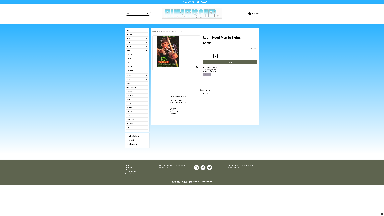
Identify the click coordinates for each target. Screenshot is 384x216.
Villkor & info (130, 140)
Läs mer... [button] (254, 48)
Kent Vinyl (129, 123)
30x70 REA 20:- (131, 111)
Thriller (128, 47)
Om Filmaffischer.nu (133, 136)
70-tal (129, 59)
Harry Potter (130, 91)
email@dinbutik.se (131, 171)
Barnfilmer (129, 95)
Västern (128, 115)
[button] (253, 13)
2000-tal (130, 70)
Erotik (128, 83)
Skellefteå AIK (130, 119)
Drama (128, 43)
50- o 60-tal (131, 55)
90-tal (130, 66)
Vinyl (127, 127)
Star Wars (129, 103)
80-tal (129, 62)
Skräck (128, 79)
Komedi (129, 51)
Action (128, 39)
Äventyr (129, 75)
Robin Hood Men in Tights (174, 31)
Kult (127, 31)
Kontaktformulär (131, 144)
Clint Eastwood (131, 87)
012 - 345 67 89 (130, 173)
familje (128, 99)
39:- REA (129, 107)
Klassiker (129, 35)
